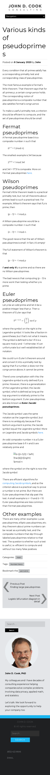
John (38, 62)
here (29, 173)
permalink (24, 571)
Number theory (17, 564)
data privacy (21, 691)
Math (19, 557)
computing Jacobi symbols (17, 483)
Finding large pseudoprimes (25, 587)
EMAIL (10, 758)
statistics (14, 695)
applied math (36, 691)
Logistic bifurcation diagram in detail (24, 600)
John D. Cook (25, 722)
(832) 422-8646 (14, 751)
